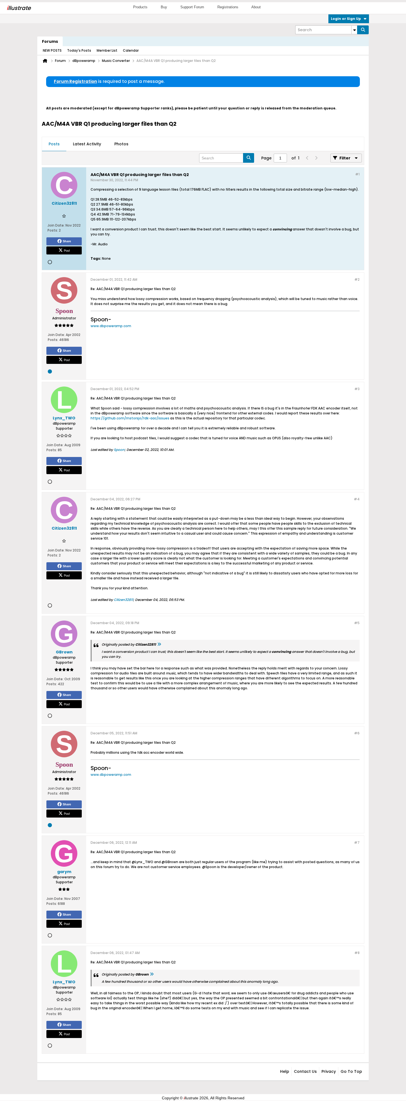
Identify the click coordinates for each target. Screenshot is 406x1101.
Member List (107, 50)
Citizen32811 (123, 599)
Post (67, 250)
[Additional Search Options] (354, 29)
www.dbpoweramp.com (111, 326)
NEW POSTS (52, 50)
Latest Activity (87, 144)
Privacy (328, 1071)
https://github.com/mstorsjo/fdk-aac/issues (130, 418)
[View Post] (159, 644)
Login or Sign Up (346, 18)
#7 (357, 842)
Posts (54, 144)
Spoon (119, 449)
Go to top (351, 1071)
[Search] (363, 29)
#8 (357, 952)
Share (67, 241)
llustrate (19, 8)
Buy (164, 7)
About (256, 7)
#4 (357, 499)
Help (284, 1071)
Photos (121, 144)
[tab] (54, 144)
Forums (50, 41)
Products (140, 7)
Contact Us (305, 1071)
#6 (357, 733)
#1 (357, 174)
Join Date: (56, 225)
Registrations (227, 7)
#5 (357, 623)
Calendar (131, 50)
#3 (357, 389)
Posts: (53, 230)
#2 (357, 279)
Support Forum (192, 7)
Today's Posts (79, 50)
